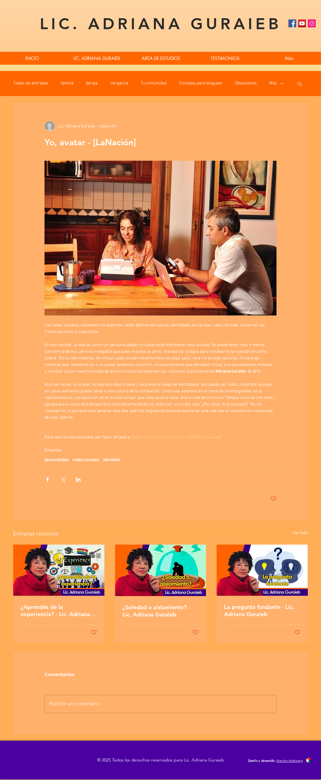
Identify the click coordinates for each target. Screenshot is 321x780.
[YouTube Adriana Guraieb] (302, 23)
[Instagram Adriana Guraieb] (312, 23)
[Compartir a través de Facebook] (47, 479)
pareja (91, 83)
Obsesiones (246, 83)
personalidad (57, 460)
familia (67, 83)
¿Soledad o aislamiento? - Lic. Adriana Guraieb (156, 611)
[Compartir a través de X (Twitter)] (63, 479)
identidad (111, 460)
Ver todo (300, 533)
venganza (119, 83)
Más (273, 83)
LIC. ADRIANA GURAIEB (161, 23)
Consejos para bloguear (201, 83)
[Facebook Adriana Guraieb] (292, 23)
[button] (300, 83)
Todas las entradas (30, 83)
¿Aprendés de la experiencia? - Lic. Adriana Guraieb (55, 610)
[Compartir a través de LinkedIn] (78, 479)
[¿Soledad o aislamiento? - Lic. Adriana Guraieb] (160, 570)
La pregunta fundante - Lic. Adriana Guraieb (259, 610)
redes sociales (85, 460)
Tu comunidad (153, 83)
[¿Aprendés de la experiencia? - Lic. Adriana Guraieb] (58, 570)
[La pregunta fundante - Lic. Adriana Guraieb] (262, 570)
